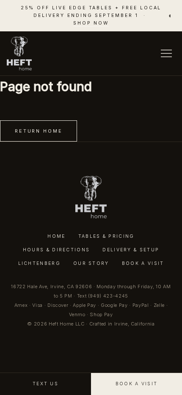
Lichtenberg (39, 263)
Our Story (91, 263)
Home (56, 236)
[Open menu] (166, 53)
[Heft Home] (19, 53)
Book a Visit (143, 263)
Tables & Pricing (106, 236)
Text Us (45, 384)
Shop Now (91, 23)
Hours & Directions (56, 250)
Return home (38, 131)
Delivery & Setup (130, 250)
